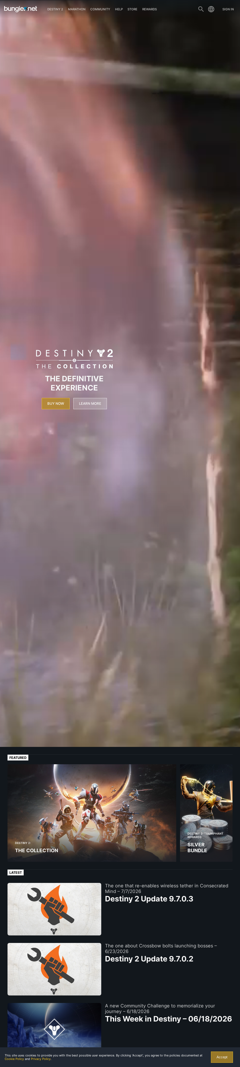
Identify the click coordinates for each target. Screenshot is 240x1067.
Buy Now (55, 403)
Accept (222, 1057)
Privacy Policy (41, 1059)
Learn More (90, 403)
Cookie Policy (14, 1059)
